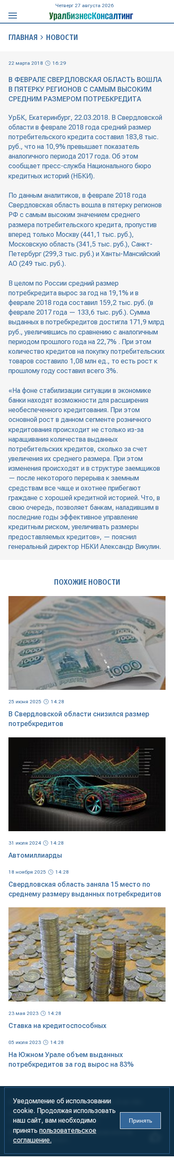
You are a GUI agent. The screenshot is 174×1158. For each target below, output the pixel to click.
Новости (62, 37)
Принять (140, 1120)
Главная (23, 37)
